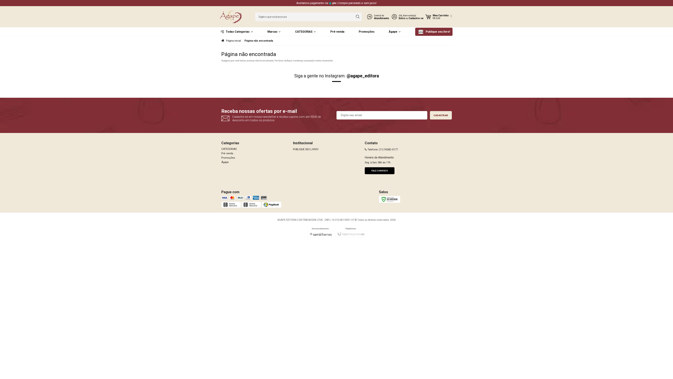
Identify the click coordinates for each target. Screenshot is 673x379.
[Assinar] (441, 115)
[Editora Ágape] (231, 16)
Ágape (225, 162)
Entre (402, 18)
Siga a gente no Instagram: (336, 75)
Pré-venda (227, 153)
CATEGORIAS (229, 149)
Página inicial (233, 40)
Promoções (228, 157)
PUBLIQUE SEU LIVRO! (305, 149)
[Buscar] (358, 16)
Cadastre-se (416, 18)
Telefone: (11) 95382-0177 (382, 149)
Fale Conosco (379, 170)
